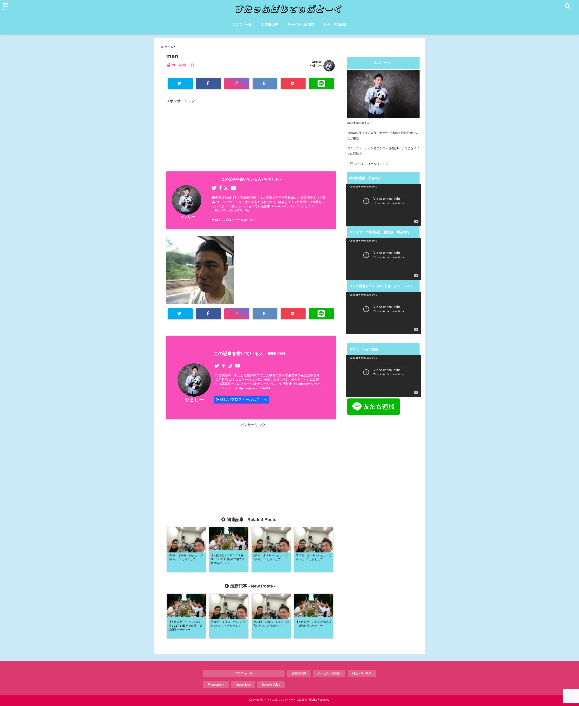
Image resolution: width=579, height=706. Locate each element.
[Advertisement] (251, 136)
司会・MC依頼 (334, 24)
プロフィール (242, 24)
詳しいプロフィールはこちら (235, 220)
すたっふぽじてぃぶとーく (280, 699)
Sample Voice (271, 684)
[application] (383, 205)
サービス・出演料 (300, 24)
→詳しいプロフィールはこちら (367, 163)
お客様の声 (269, 24)
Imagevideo (243, 684)
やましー (316, 65)
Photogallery (216, 684)
